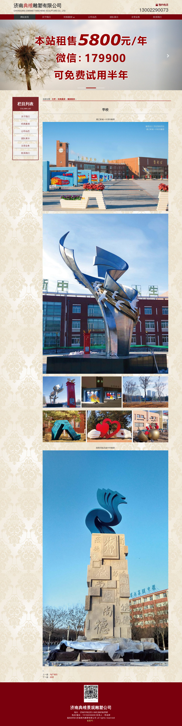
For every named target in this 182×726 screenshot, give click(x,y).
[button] (13, 55)
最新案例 (71, 99)
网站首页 (24, 16)
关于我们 (46, 16)
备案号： (91, 720)
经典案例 (68, 16)
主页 (54, 99)
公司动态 (92, 16)
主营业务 (135, 16)
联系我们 (157, 16)
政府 (52, 677)
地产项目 (54, 674)
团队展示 (114, 16)
